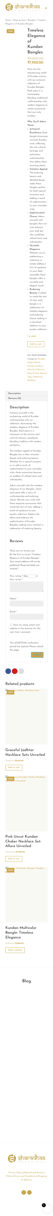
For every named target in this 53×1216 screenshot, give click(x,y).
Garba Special (33, 362)
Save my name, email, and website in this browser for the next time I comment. (25, 628)
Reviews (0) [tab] (14, 398)
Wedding (31, 380)
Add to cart (36, 344)
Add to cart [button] (14, 767)
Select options (15, 950)
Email (13, 612)
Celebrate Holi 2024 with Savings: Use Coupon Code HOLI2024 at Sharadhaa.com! (25, 1078)
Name (13, 599)
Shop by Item (19, 20)
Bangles (31, 20)
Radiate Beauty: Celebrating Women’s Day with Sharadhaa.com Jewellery (25, 1009)
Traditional (37, 377)
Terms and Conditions (25, 1176)
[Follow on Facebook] (29, 1192)
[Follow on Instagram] (23, 1192)
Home (8, 20)
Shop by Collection (35, 370)
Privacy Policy (15, 1173)
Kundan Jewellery (35, 366)
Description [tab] (14, 393)
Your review (16, 579)
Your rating (16, 576)
